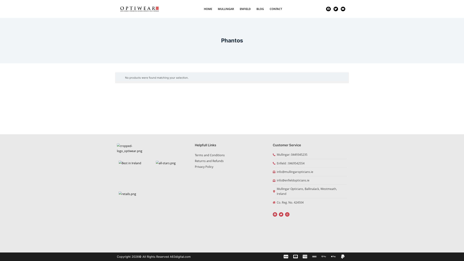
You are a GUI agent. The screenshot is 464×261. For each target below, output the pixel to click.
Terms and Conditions (210, 155)
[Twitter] (281, 214)
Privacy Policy (204, 167)
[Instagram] (287, 214)
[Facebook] (275, 214)
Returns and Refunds (209, 161)
